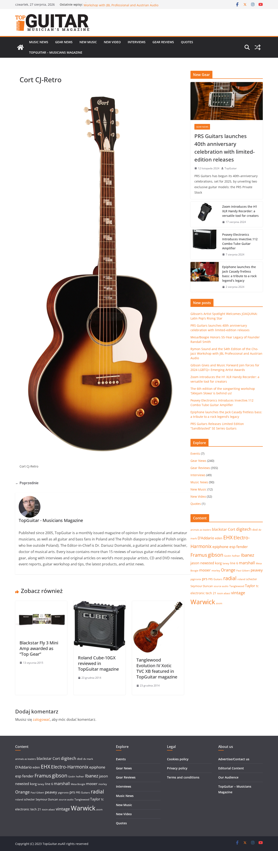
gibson (215, 554)
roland (241, 579)
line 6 (234, 563)
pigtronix (195, 579)
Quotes (187, 42)
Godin (227, 555)
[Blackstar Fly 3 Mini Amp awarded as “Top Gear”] (41, 604)
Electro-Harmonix (69, 767)
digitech (244, 529)
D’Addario (206, 537)
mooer (205, 570)
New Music (88, 42)
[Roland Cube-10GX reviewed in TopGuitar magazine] (100, 604)
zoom (219, 603)
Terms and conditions (183, 777)
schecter (251, 579)
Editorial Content (231, 768)
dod (255, 530)
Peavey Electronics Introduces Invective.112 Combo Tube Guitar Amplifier (240, 241)
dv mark (88, 759)
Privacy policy (177, 768)
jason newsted (202, 563)
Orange (228, 570)
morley (216, 570)
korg (218, 563)
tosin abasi (223, 593)
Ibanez (247, 555)
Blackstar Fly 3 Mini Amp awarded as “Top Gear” (39, 648)
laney (226, 563)
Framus (198, 554)
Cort (231, 529)
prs (204, 578)
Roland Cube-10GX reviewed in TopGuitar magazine (98, 663)
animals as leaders (200, 529)
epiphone (220, 546)
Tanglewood (236, 586)
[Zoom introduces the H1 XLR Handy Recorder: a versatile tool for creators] (204, 214)
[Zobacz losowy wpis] (257, 47)
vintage (238, 592)
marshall (247, 562)
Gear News (64, 42)
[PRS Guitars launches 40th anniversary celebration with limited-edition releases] (226, 101)
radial (230, 578)
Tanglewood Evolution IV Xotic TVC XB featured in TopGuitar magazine (156, 668)
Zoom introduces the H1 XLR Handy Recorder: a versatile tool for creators (240, 211)
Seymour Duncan (201, 586)
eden (218, 538)
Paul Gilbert (243, 570)
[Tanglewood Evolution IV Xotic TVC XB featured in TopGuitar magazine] (158, 604)
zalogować (41, 719)
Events (195, 453)
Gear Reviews (163, 42)
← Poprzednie (26, 483)
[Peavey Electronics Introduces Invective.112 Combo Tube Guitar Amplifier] (204, 245)
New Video (112, 42)
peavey (257, 570)
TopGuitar (231, 168)
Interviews (137, 42)
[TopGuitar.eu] (20, 47)
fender (242, 546)
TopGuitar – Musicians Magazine (55, 52)
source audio (221, 586)
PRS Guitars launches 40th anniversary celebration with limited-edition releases (224, 147)
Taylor (250, 585)
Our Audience (228, 777)
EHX (228, 537)
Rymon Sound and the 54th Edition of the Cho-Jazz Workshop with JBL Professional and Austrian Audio (121, 6)
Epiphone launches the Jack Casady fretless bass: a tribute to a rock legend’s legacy (239, 274)
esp (232, 546)
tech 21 (211, 593)
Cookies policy (178, 759)
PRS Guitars (215, 579)
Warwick (202, 602)
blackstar (219, 529)
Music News (38, 42)
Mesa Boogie (78, 784)
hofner (236, 556)
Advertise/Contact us (233, 759)
